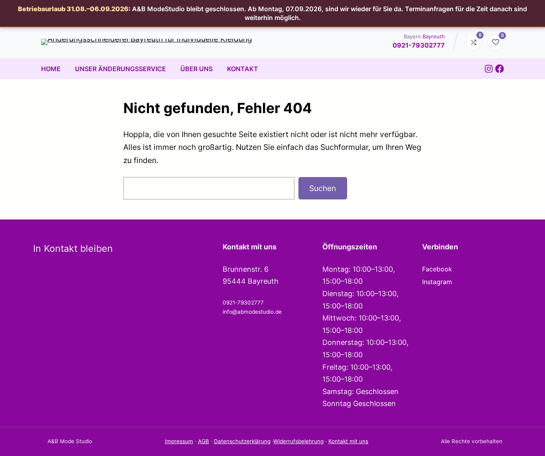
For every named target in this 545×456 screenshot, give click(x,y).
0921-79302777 (419, 45)
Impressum (179, 441)
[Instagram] (488, 68)
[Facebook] (499, 68)
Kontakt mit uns (348, 441)
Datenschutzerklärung (242, 441)
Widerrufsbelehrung (298, 441)
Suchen (322, 188)
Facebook (437, 269)
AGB (203, 441)
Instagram (437, 282)
